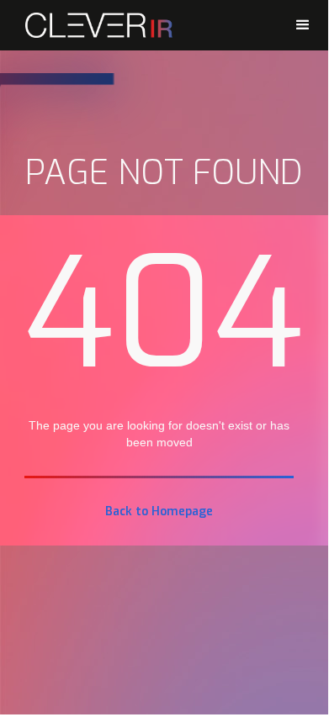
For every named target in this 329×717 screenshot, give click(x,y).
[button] (303, 25)
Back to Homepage (159, 511)
